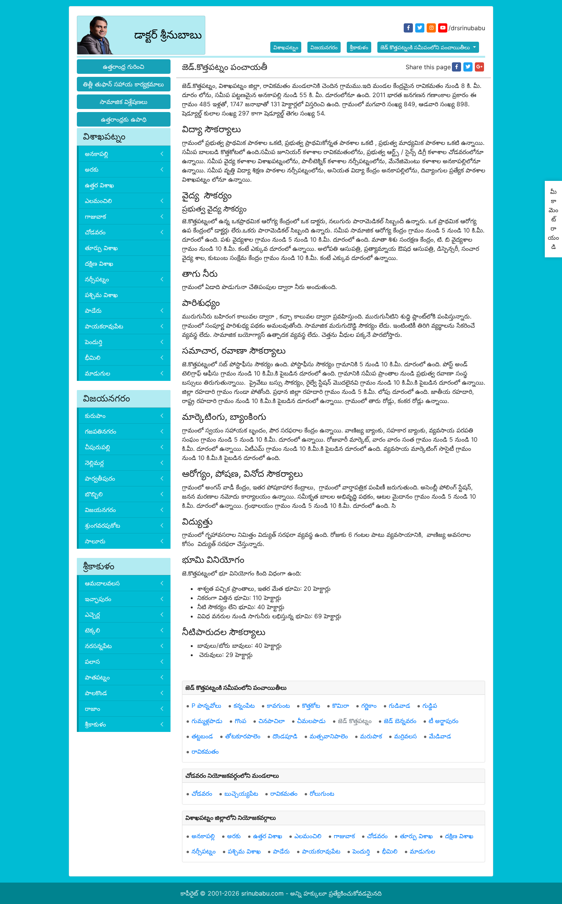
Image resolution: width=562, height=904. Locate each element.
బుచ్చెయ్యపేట (241, 793)
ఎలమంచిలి (98, 201)
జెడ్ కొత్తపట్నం (355, 721)
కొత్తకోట (311, 705)
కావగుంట (278, 705)
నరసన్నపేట (98, 646)
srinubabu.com (262, 893)
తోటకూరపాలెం (242, 736)
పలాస (92, 661)
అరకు (92, 169)
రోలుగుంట (322, 793)
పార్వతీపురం (100, 478)
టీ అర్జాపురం (443, 721)
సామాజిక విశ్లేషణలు (124, 102)
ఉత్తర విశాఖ (99, 185)
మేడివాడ (440, 736)
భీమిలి (93, 357)
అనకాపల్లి (96, 154)
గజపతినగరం (100, 431)
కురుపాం (95, 415)
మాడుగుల (97, 373)
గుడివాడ (399, 705)
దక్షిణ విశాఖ (99, 263)
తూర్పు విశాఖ (101, 248)
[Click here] (456, 67)
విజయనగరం (324, 47)
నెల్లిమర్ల (94, 463)
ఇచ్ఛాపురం (98, 599)
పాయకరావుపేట (104, 326)
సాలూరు (95, 541)
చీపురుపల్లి (97, 447)
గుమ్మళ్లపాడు (207, 721)
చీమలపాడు (311, 721)
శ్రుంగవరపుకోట (102, 525)
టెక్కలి (92, 630)
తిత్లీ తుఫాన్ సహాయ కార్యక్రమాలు (123, 84)
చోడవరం (95, 232)
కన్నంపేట (244, 705)
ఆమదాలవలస (102, 583)
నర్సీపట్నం (97, 279)
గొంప (240, 721)
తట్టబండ (202, 736)
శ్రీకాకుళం (359, 47)
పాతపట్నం (97, 677)
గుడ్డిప (429, 705)
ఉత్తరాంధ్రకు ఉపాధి (123, 119)
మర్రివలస (405, 736)
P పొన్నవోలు (206, 705)
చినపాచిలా (271, 721)
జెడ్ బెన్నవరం (400, 721)
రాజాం (92, 708)
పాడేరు (93, 310)
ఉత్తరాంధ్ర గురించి (123, 66)
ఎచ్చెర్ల (92, 614)
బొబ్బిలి (94, 494)
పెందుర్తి (93, 342)
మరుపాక (371, 736)
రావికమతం (205, 751)
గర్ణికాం (369, 705)
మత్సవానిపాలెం (329, 736)
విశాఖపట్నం (285, 47)
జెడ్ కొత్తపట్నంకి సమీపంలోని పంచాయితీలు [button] (425, 47)
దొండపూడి (285, 736)
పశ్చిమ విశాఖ (101, 295)
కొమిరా (340, 705)
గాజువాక (95, 216)
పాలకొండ (96, 693)
